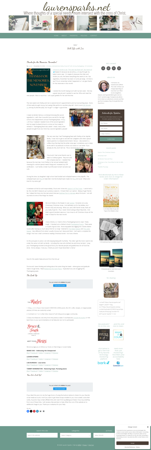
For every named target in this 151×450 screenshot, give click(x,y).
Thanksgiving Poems (77, 224)
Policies (138, 447)
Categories (75, 430)
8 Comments (88, 66)
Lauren (30, 66)
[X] (119, 68)
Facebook (34, 353)
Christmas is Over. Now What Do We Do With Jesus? (110, 163)
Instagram (48, 353)
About (64, 35)
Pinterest (55, 353)
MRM (79, 445)
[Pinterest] (114, 68)
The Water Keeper (74, 229)
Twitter (41, 353)
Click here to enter (60, 285)
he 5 (41, 179)
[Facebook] (103, 68)
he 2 (74, 179)
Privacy (85, 445)
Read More (101, 103)
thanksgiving (80, 66)
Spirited (72, 203)
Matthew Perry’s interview (67, 193)
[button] (148, 427)
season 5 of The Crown (75, 188)
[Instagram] (108, 68)
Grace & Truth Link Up (70, 66)
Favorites (74, 35)
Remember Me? (102, 156)
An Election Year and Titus (105, 159)
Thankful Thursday (103, 167)
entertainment (56, 66)
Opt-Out (91, 445)
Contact (93, 35)
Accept (132, 443)
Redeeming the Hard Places (53, 269)
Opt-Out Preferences (130, 447)
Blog (28, 353)
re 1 (31, 308)
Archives (109, 430)
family (62, 66)
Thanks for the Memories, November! (42, 62)
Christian (49, 66)
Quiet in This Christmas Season (106, 152)
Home (56, 35)
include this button (79, 318)
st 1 (76, 72)
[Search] (54, 435)
